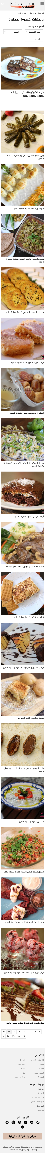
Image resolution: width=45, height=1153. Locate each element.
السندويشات (39, 1073)
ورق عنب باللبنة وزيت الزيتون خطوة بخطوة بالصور (25, 156)
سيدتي (41, 1110)
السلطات (40, 1068)
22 (4, 1032)
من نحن (41, 1089)
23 (23, 1036)
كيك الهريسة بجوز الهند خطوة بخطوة (27, 363)
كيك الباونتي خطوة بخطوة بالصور (29, 516)
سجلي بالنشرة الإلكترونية (22, 1136)
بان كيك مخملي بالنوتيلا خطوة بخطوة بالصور (24, 922)
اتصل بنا (41, 1093)
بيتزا (23, 1073)
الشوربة (41, 1077)
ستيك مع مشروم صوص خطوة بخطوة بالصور (24, 567)
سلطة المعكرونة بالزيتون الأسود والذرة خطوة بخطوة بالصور (24, 464)
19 (19, 1032)
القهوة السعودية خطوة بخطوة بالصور (27, 413)
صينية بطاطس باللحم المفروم (31, 718)
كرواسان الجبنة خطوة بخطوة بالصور (28, 209)
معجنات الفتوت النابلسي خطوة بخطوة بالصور (24, 312)
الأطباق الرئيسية (37, 1060)
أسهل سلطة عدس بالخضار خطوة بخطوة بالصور (23, 872)
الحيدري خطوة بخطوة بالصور (31, 821)
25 (13, 1036)
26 (8, 1036)
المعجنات (22, 1060)
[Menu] (42, 4)
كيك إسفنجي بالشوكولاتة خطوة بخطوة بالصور (23, 667)
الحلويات (41, 1064)
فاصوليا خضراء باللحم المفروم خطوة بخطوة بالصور (25, 260)
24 (18, 1036)
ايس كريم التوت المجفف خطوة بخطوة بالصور (24, 972)
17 (29, 1032)
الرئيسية (41, 13)
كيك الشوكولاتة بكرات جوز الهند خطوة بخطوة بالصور (26, 94)
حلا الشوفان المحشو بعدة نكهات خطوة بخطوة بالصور (23, 769)
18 (24, 1032)
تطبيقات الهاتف (38, 1097)
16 (35, 1032)
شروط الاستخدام (37, 1101)
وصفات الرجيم (20, 1077)
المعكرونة (21, 1064)
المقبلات (22, 1068)
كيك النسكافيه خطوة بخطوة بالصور (28, 617)
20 (14, 1032)
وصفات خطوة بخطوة (26, 13)
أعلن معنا (40, 1106)
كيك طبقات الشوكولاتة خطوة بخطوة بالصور (25, 1023)
